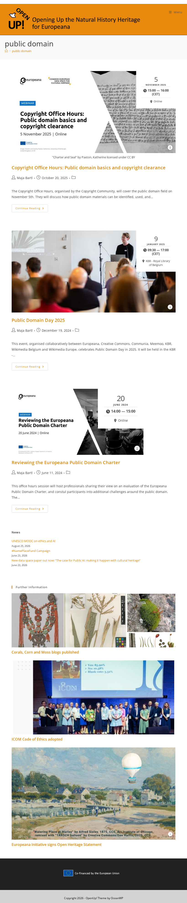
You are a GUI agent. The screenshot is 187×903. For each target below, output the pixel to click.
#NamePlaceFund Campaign (31, 551)
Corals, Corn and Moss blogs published (45, 652)
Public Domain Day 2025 (38, 320)
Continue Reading (32, 209)
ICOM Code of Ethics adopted (37, 739)
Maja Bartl (25, 178)
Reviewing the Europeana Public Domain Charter (66, 462)
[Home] (6, 51)
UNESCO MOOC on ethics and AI (33, 541)
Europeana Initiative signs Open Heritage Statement (56, 844)
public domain (21, 51)
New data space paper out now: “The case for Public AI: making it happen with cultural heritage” (76, 560)
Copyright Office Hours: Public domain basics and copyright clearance (89, 167)
